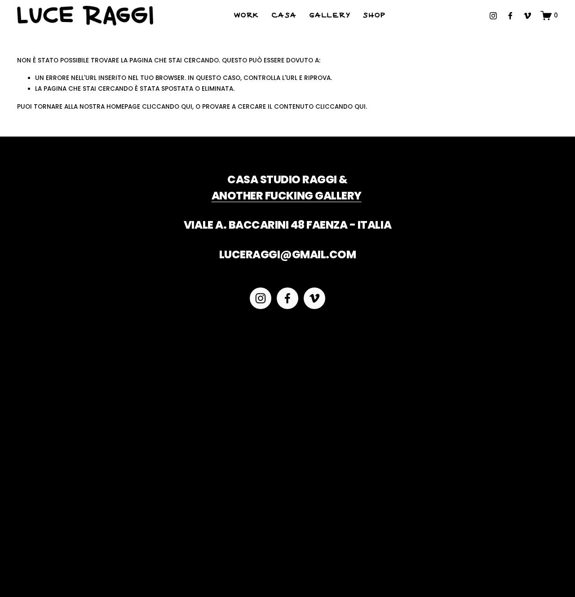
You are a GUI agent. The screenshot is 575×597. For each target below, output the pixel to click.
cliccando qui (167, 106)
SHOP (374, 15)
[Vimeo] (527, 15)
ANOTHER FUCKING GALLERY (287, 195)
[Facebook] (510, 15)
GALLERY (330, 15)
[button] (84, 388)
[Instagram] (493, 15)
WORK (246, 15)
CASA (284, 15)
